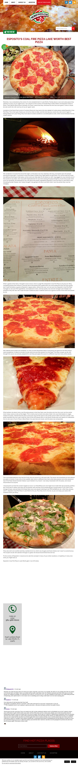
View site (69, 97)
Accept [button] (73, 761)
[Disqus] (39, 666)
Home (6, 2)
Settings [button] (67, 761)
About (13, 2)
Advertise (32, 2)
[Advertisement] (40, 729)
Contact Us (22, 2)
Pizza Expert (45, 97)
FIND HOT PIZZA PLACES (44, 2)
